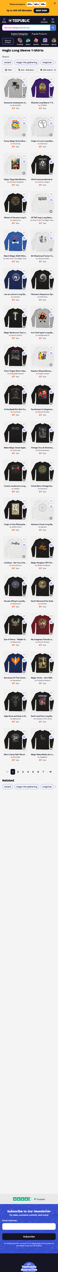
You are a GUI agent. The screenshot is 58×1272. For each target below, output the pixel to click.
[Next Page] (50, 772)
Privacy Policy (36, 1243)
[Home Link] (19, 20)
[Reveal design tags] (24, 96)
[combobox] (26, 27)
